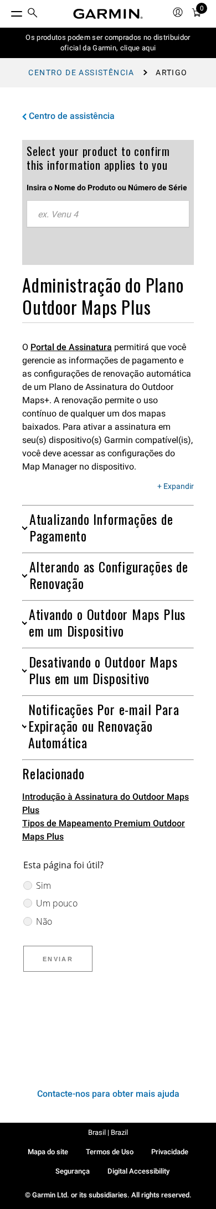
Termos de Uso (109, 1152)
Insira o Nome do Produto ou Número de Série (107, 187)
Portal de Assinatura (71, 347)
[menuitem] (32, 14)
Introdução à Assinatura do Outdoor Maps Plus (105, 803)
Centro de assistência (81, 72)
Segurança (72, 1171)
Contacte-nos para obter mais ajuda (108, 1093)
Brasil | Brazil (108, 1132)
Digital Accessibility (138, 1171)
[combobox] (108, 214)
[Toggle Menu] (6, 11)
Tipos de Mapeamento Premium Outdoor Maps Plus (103, 830)
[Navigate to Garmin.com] (108, 14)
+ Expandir (175, 486)
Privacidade (169, 1152)
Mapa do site (48, 1152)
